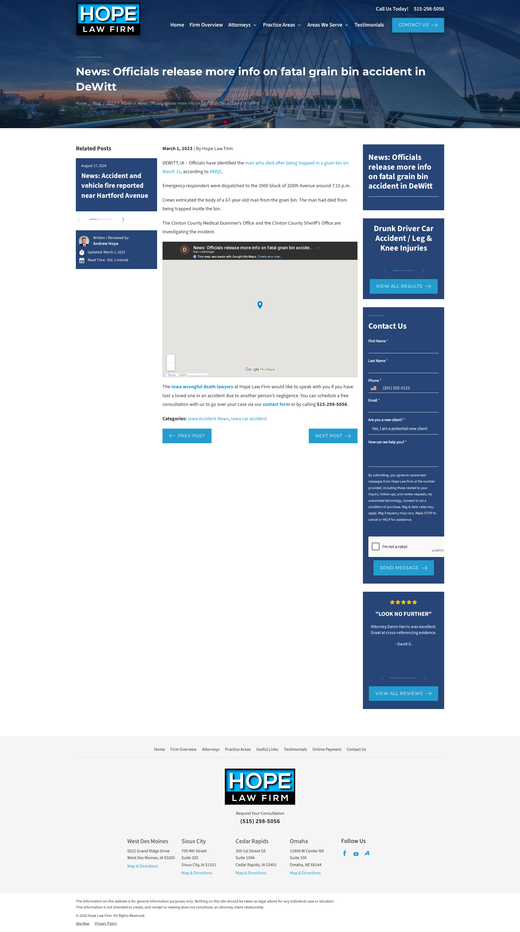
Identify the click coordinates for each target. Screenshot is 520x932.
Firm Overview (206, 25)
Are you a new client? (386, 420)
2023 (111, 103)
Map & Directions (142, 866)
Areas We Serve (324, 25)
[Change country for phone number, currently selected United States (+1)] (374, 388)
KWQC (216, 171)
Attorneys (239, 25)
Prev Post (191, 435)
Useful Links (267, 749)
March (126, 103)
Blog (97, 103)
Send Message (399, 567)
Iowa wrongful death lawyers (202, 386)
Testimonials (369, 25)
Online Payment (327, 749)
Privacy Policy (106, 923)
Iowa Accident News (208, 418)
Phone (374, 380)
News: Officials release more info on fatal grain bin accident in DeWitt (400, 171)
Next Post (328, 435)
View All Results (399, 286)
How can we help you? (387, 442)
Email (374, 400)
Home (177, 25)
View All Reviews (399, 693)
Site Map (82, 923)
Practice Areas (279, 25)
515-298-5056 (429, 9)
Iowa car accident (249, 418)
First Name (378, 341)
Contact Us (414, 24)
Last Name (378, 361)
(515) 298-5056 (260, 821)
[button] (123, 219)
